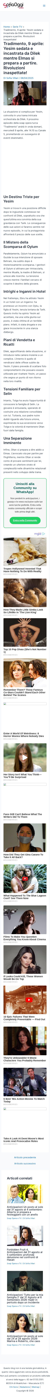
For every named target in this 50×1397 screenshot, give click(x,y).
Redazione (25, 1387)
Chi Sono (13, 1387)
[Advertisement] (25, 168)
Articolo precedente (25, 1157)
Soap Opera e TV (14, 1218)
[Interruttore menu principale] (44, 6)
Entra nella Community (25, 520)
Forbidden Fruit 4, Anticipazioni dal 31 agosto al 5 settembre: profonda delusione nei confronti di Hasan (24, 1254)
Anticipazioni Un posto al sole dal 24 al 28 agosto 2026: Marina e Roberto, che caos (25, 1339)
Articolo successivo (25, 1163)
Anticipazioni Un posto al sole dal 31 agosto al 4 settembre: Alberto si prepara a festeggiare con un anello (25, 1210)
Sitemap (35, 1387)
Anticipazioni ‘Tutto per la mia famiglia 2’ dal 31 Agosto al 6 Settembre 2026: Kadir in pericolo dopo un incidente (25, 1298)
